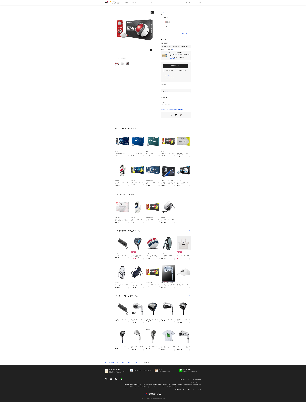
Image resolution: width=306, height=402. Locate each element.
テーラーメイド (166, 12)
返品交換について (168, 78)
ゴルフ (129, 362)
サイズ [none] (162, 30)
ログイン (187, 2)
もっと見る (187, 92)
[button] (134, 33)
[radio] (167, 23)
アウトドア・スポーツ (121, 362)
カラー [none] (162, 22)
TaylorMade (111, 362)
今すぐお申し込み (171, 58)
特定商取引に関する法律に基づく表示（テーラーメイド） (173, 109)
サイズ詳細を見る (185, 33)
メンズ (166, 91)
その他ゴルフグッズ (137, 362)
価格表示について (168, 75)
